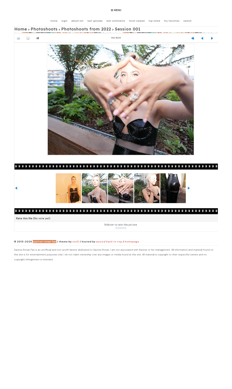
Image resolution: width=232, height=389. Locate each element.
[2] (119, 227)
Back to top (114, 240)
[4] (123, 227)
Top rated (154, 20)
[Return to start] (193, 36)
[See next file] (213, 36)
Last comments (115, 20)
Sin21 (75, 240)
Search (187, 20)
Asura (100, 240)
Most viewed (137, 20)
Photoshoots (38, 28)
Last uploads (95, 20)
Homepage (132, 240)
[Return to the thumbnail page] (19, 36)
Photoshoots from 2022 (72, 28)
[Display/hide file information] (29, 36)
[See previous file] (203, 36)
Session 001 (106, 28)
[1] (116, 227)
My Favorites (172, 20)
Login (64, 20)
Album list (77, 20)
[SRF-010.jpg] (121, 98)
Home (54, 20)
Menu (117, 10)
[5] (125, 227)
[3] (121, 227)
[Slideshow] (38, 36)
